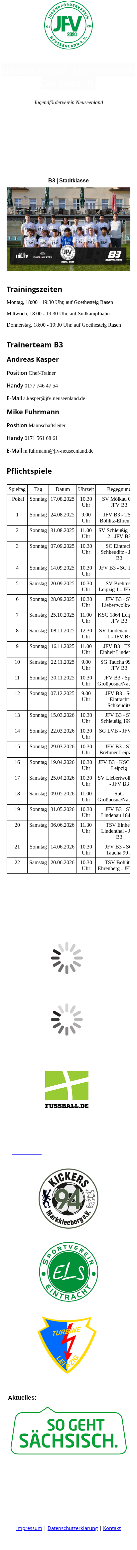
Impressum (29, 1528)
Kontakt (112, 1528)
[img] (68, 25)
